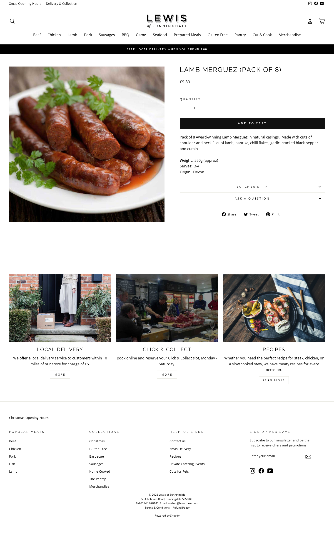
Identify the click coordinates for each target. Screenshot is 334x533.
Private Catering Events (187, 464)
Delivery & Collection (61, 3)
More (60, 375)
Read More (273, 380)
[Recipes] (274, 308)
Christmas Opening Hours (29, 417)
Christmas (97, 441)
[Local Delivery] (60, 308)
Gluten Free (218, 34)
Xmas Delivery (180, 449)
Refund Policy (181, 508)
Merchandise (290, 34)
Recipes (175, 456)
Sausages (107, 34)
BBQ (125, 34)
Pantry (240, 34)
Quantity (190, 99)
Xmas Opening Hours (25, 3)
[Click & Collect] (167, 308)
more (167, 375)
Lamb (72, 34)
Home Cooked (99, 471)
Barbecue (96, 456)
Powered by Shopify (167, 516)
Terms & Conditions (157, 508)
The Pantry (97, 479)
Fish (12, 464)
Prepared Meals (187, 34)
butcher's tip (252, 186)
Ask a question (252, 198)
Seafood (160, 34)
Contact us (177, 441)
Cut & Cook (262, 34)
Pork (88, 34)
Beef (37, 34)
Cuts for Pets (179, 471)
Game (141, 34)
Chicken (54, 34)
